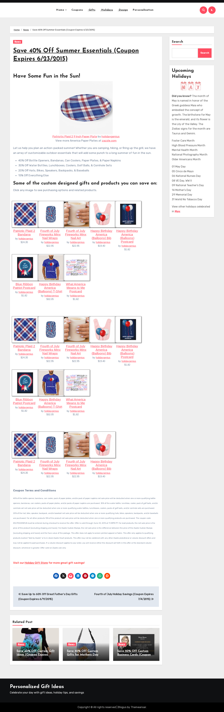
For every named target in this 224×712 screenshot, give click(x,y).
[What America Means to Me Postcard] (76, 267)
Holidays (106, 10)
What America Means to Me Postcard (76, 287)
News (17, 41)
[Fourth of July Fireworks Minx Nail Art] (76, 214)
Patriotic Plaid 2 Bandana (24, 232)
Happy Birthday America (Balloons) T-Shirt (50, 287)
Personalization (143, 10)
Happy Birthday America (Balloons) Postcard (127, 236)
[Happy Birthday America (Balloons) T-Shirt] (51, 267)
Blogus (122, 707)
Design (123, 10)
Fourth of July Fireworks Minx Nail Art (75, 234)
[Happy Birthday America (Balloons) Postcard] (128, 214)
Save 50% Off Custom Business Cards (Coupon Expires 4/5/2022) (134, 655)
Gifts (91, 10)
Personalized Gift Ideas (37, 686)
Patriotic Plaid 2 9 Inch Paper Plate (74, 136)
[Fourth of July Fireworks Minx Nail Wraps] (51, 214)
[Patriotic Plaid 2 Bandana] (25, 214)
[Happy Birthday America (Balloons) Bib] (102, 214)
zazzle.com (109, 140)
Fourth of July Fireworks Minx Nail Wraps (50, 234)
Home (60, 10)
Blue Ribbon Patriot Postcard (24, 285)
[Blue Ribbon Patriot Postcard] (25, 267)
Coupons (77, 10)
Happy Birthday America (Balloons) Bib (101, 234)
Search (177, 41)
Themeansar (138, 707)
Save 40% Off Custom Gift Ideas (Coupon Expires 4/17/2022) (36, 655)
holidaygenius (111, 136)
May (177, 211)
